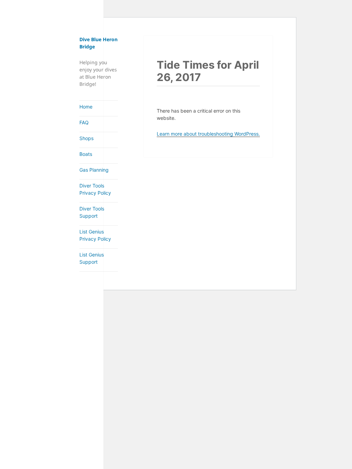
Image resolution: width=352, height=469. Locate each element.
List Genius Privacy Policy (95, 235)
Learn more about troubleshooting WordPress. (208, 134)
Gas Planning (94, 170)
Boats (85, 154)
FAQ (84, 122)
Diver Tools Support (91, 212)
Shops (86, 138)
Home (85, 107)
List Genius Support (91, 258)
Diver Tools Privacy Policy (95, 189)
